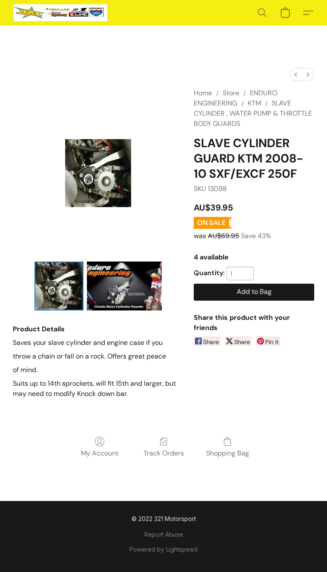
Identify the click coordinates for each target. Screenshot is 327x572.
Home (203, 92)
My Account (99, 453)
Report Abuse (163, 534)
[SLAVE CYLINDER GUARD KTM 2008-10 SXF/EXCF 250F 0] (58, 286)
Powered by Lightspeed (163, 549)
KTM (254, 103)
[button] (60, 12)
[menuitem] (296, 74)
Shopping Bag (227, 453)
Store (231, 92)
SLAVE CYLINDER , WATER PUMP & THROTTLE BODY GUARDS (253, 113)
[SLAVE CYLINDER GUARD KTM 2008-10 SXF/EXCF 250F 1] (124, 286)
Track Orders (163, 453)
